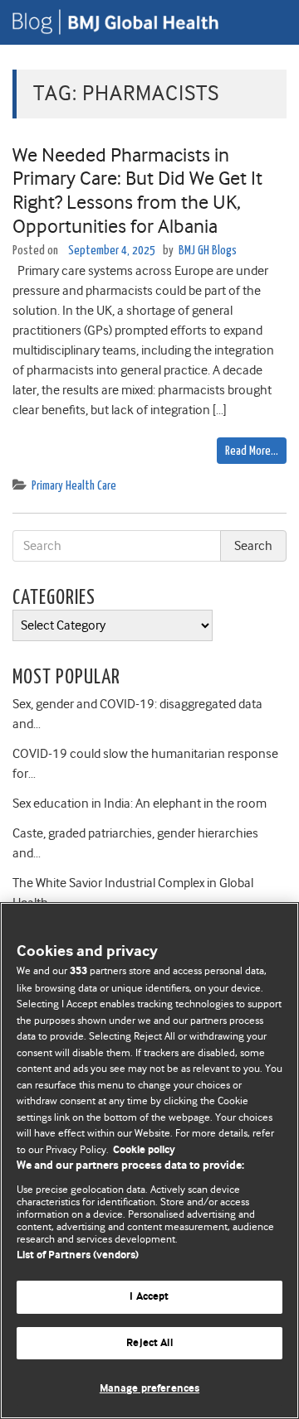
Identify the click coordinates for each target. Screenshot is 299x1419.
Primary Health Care (74, 486)
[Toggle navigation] (266, 22)
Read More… (251, 451)
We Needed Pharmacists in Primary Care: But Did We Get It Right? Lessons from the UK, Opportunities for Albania (137, 190)
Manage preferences (149, 1389)
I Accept (149, 1297)
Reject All (149, 1343)
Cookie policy (144, 1150)
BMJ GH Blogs (208, 250)
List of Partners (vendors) (78, 1255)
